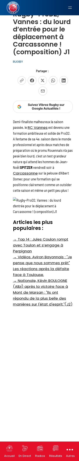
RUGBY (18, 61)
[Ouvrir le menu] (70, 7)
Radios (40, 456)
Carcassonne (25, 173)
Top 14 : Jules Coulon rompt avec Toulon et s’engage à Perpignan (40, 245)
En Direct (25, 456)
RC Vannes (38, 127)
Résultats (55, 456)
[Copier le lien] (22, 80)
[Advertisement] (39, 350)
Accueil (9, 456)
